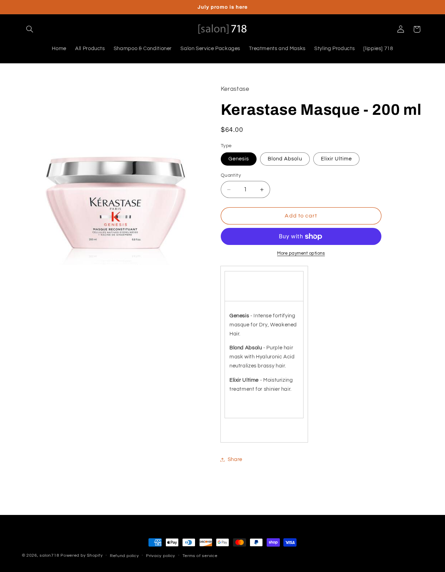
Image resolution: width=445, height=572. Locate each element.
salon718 (49, 555)
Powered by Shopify (81, 555)
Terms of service (200, 556)
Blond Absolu (285, 158)
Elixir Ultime (336, 158)
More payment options (301, 254)
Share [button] (235, 459)
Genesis (238, 158)
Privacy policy (160, 556)
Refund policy (124, 556)
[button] (30, 29)
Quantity (231, 175)
